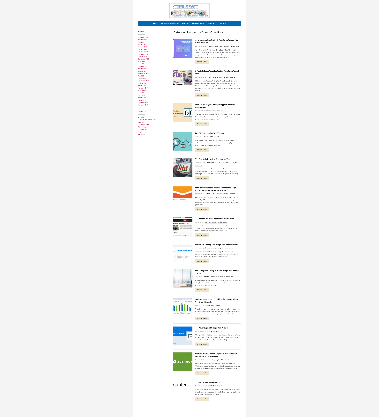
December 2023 (143, 37)
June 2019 (141, 95)
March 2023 (142, 44)
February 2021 (142, 78)
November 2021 (143, 68)
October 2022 (142, 56)
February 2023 (142, 47)
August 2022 (142, 61)
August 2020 (142, 83)
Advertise (185, 23)
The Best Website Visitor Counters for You (212, 159)
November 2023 (143, 39)
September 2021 (143, 73)
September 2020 (143, 81)
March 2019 (142, 97)
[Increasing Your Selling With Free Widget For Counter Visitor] (182, 278)
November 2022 (143, 54)
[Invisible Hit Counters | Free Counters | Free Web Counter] (189, 10)
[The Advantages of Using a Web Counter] (182, 336)
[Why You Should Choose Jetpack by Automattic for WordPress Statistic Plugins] (182, 362)
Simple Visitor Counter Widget (207, 382)
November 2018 (143, 105)
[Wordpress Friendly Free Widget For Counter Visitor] (182, 252)
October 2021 (142, 71)
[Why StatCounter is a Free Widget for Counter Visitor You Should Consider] (182, 307)
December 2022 (143, 52)
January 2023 (142, 49)
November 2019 (143, 88)
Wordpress (232, 77)
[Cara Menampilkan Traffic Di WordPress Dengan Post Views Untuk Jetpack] (182, 48)
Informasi (141, 122)
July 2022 (141, 64)
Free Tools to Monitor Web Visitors (209, 133)
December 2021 (143, 66)
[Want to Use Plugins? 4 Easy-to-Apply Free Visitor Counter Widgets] (182, 112)
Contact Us (222, 23)
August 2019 (142, 90)
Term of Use (211, 23)
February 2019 (142, 100)
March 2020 (142, 85)
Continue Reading (202, 61)
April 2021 (141, 76)
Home (155, 23)
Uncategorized (142, 129)
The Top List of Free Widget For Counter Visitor (214, 219)
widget (140, 132)
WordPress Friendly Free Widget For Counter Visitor (216, 245)
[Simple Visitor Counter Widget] (182, 390)
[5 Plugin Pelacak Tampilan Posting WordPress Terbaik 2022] (182, 77)
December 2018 (143, 102)
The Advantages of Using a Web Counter (211, 328)
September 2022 (143, 59)
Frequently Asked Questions (169, 23)
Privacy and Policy (198, 23)
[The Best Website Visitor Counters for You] (182, 167)
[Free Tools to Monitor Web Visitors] (182, 141)
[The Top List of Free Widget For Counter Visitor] (182, 226)
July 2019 (141, 93)
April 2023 (141, 42)
